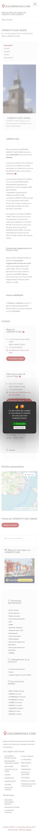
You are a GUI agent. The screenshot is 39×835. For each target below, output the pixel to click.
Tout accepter (20, 424)
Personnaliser (19, 428)
